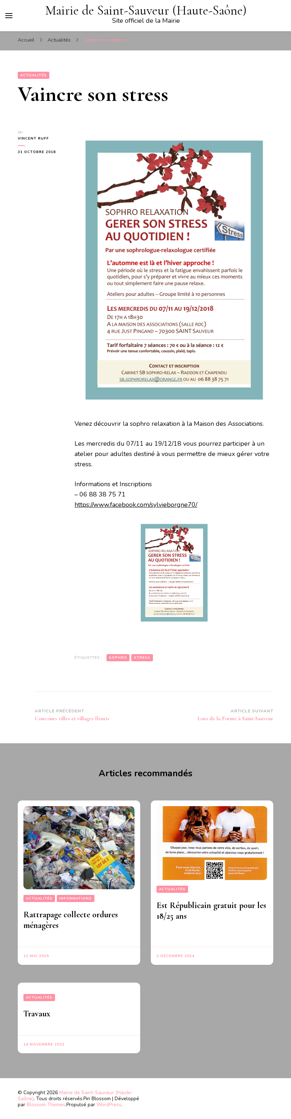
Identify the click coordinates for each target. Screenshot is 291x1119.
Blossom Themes (46, 1104)
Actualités (33, 75)
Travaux (36, 1014)
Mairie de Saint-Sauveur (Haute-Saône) (146, 10)
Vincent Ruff (33, 138)
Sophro (118, 657)
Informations (75, 898)
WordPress (109, 1104)
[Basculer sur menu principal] (8, 15)
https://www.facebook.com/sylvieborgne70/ (136, 504)
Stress (142, 657)
